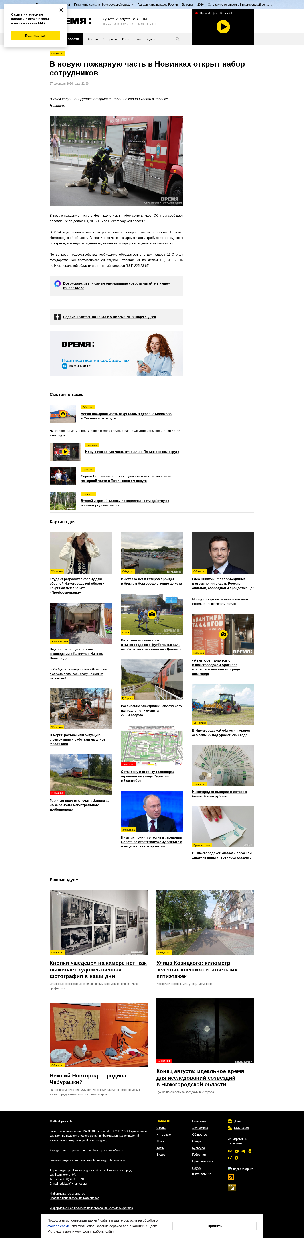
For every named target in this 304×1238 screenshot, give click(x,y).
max (236, 1158)
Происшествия (202, 1161)
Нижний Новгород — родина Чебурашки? (88, 1074)
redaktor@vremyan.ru (73, 1183)
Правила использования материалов (74, 1198)
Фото (160, 1141)
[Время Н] (70, 21)
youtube (236, 1151)
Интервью (163, 1134)
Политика (199, 1121)
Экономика (200, 1128)
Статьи (161, 1128)
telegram (243, 1151)
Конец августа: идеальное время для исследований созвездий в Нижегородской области (200, 1073)
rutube (230, 1158)
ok (250, 1151)
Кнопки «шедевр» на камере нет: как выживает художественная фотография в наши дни (98, 965)
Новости (163, 1121)
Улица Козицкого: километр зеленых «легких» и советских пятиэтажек (196, 965)
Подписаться (36, 35)
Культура (198, 1148)
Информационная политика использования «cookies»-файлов (91, 1208)
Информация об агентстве (67, 1193)
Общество (57, 53)
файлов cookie (58, 1226)
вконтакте (230, 1151)
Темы (160, 1148)
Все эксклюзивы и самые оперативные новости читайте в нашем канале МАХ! (116, 285)
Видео (161, 1154)
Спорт (196, 1141)
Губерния (199, 1154)
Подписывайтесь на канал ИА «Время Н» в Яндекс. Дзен (109, 317)
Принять (215, 1226)
